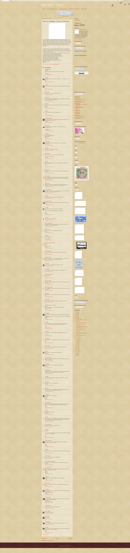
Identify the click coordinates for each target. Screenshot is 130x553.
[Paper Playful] (81, 143)
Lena (46, 527)
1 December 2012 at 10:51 (49, 173)
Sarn (45, 207)
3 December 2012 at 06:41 (49, 486)
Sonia (46, 133)
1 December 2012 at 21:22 (49, 335)
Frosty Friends (78, 330)
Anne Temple (47, 357)
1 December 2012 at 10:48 (49, 166)
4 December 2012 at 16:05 (49, 494)
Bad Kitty (46, 516)
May (45, 388)
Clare (46, 376)
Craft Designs (78, 112)
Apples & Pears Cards (79, 117)
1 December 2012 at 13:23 (49, 232)
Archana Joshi (47, 467)
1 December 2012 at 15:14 (49, 254)
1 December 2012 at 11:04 (49, 180)
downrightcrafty (47, 118)
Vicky (46, 235)
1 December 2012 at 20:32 (49, 310)
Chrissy (46, 125)
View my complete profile (78, 38)
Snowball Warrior (78, 325)
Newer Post (44, 538)
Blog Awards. (84, 9)
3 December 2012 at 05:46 (49, 480)
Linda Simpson (47, 440)
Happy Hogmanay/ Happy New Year (81, 319)
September (78, 340)
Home (44, 9)
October (77, 339)
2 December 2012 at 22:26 (49, 446)
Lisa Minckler (47, 402)
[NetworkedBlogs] (81, 72)
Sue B (46, 489)
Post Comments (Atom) (49, 540)
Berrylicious (78, 115)
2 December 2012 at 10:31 (49, 391)
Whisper (46, 299)
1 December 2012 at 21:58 (49, 348)
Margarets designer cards (49, 242)
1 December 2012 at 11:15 (49, 186)
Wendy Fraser (47, 280)
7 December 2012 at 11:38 (49, 513)
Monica (46, 229)
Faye (45, 449)
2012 (76, 317)
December (78, 318)
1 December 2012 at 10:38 (49, 150)
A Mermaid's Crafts (48, 327)
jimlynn (46, 338)
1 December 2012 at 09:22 (49, 122)
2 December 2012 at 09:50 (49, 385)
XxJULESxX (47, 505)
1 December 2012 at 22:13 (49, 354)
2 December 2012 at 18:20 (49, 421)
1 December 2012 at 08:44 (49, 89)
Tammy (46, 183)
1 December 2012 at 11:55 (49, 198)
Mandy (46, 476)
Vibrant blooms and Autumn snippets (81, 99)
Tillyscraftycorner (78, 101)
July (77, 343)
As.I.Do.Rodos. (47, 201)
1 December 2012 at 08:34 (49, 74)
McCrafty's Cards (52, 5)
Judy (46, 429)
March (77, 349)
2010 (76, 355)
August (77, 342)
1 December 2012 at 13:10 (49, 226)
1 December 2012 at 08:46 (49, 94)
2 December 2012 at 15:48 (49, 414)
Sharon (46, 169)
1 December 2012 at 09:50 (49, 138)
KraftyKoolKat (78, 103)
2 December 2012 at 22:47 (49, 458)
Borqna (46, 394)
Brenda (46, 263)
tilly (45, 77)
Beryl (46, 103)
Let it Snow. (78, 331)
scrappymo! (47, 257)
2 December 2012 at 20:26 (49, 437)
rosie (46, 217)
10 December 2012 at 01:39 (49, 524)
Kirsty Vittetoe (47, 424)
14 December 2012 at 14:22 (49, 532)
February (77, 350)
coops (46, 331)
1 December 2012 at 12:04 (49, 214)
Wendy (46, 363)
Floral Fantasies (78, 98)
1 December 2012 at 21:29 (49, 342)
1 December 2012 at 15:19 (49, 260)
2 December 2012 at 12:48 (49, 399)
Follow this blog (81, 73)
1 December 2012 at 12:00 (49, 204)
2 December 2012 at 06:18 (49, 373)
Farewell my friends (78, 113)
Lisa (45, 84)
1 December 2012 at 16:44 (49, 271)
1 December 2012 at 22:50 (49, 367)
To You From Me (78, 118)
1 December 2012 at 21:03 (49, 319)
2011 (76, 353)
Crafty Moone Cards (48, 274)
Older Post (70, 538)
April (77, 347)
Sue (45, 161)
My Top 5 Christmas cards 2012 (81, 322)
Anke (46, 410)
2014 (76, 314)
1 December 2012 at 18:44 (49, 284)
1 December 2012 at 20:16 (49, 302)
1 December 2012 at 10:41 (49, 158)
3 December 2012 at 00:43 (49, 473)
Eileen (46, 313)
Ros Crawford (47, 189)
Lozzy (46, 293)
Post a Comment (46, 534)
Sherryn (46, 345)
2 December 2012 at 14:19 (49, 407)
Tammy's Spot (78, 110)
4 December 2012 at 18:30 (49, 502)
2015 (76, 313)
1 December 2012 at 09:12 (49, 115)
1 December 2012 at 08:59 (49, 100)
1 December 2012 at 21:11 (49, 328)
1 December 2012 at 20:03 (49, 296)
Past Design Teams (63, 9)
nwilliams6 (46, 521)
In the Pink (77, 321)
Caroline (46, 97)
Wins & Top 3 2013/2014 (74, 9)
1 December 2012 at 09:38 (49, 130)
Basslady (46, 153)
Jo (45, 351)
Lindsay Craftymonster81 (49, 461)
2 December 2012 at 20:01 (49, 426)
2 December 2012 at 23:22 (49, 464)
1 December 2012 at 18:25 (49, 277)
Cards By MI (47, 497)
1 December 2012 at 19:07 (49, 290)
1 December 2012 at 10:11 (49, 145)
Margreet (46, 141)
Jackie (46, 381)
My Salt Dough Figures (52, 9)
